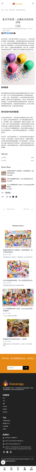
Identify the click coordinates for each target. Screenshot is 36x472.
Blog (7, 10)
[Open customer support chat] (3, 462)
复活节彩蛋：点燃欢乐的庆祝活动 (17, 10)
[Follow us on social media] (4, 452)
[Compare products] (33, 3)
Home (2, 10)
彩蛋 (8, 33)
